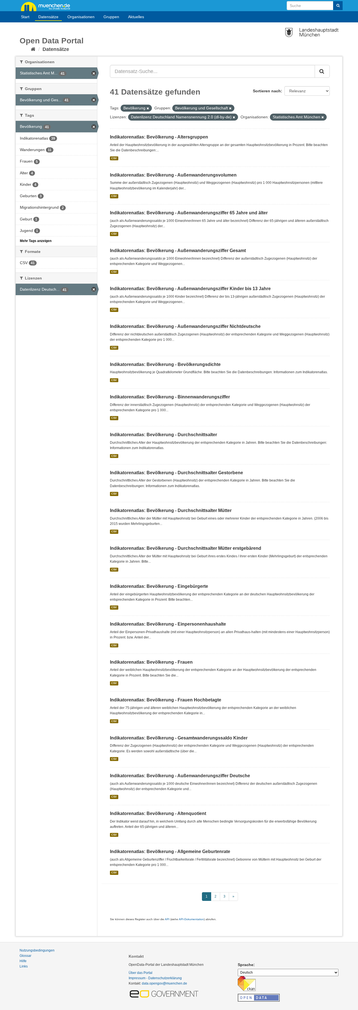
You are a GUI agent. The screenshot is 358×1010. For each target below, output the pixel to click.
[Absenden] (338, 5)
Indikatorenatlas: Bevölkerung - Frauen (151, 662)
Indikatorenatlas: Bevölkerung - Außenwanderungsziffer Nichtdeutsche (185, 326)
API (167, 919)
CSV (114, 158)
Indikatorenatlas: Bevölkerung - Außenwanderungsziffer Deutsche (180, 775)
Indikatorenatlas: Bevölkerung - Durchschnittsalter (163, 434)
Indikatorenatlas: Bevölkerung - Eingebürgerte (159, 586)
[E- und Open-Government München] (165, 994)
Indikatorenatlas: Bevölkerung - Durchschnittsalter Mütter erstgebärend (185, 548)
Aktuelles (136, 17)
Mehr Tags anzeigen (35, 241)
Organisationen (81, 17)
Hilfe (23, 961)
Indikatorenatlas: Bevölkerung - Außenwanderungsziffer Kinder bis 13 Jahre (190, 288)
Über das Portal (140, 973)
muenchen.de (48, 6)
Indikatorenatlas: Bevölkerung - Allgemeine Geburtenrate (170, 851)
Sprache (245, 964)
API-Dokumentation (191, 919)
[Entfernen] (148, 108)
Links (24, 966)
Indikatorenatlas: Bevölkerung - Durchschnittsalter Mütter (171, 510)
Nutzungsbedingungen (37, 950)
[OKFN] (259, 996)
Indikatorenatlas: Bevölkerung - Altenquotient (158, 813)
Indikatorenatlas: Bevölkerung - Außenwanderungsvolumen (173, 175)
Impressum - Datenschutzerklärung (155, 978)
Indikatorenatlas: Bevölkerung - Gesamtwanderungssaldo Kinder (179, 738)
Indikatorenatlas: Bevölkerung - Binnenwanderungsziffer (170, 396)
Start (25, 17)
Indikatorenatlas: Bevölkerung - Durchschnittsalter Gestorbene (176, 472)
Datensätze (48, 17)
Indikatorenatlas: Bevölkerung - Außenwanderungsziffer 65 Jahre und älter (189, 212)
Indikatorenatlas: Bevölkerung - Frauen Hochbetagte (165, 699)
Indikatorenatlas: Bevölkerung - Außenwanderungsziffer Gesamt (178, 250)
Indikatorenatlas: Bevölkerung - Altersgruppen (159, 137)
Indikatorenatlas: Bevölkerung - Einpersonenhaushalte (168, 624)
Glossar (25, 956)
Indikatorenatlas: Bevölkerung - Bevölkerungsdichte (165, 364)
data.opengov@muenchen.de (164, 983)
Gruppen (111, 17)
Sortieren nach (267, 91)
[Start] (33, 49)
